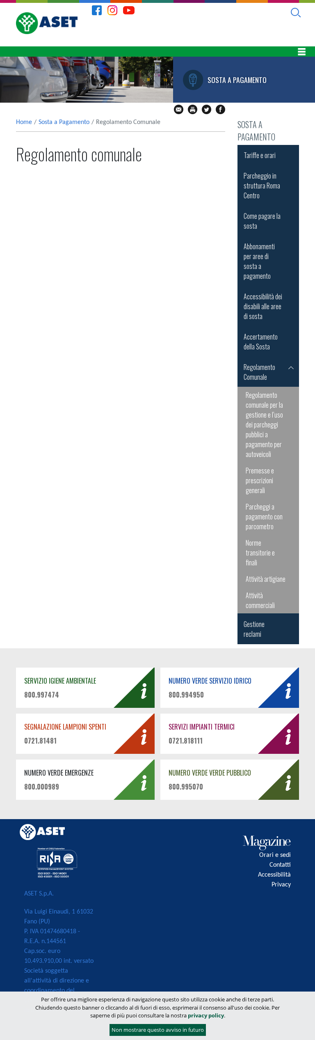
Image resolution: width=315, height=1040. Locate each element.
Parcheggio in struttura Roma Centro (262, 185)
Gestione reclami (254, 629)
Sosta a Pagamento (64, 122)
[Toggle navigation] (301, 51)
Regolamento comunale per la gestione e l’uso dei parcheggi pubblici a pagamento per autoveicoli (264, 424)
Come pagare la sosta (262, 221)
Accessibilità (274, 875)
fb (220, 109)
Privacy (281, 885)
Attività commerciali (260, 600)
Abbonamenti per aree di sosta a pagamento (259, 261)
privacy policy (206, 1015)
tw (206, 109)
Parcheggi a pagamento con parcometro (264, 516)
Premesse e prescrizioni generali (260, 480)
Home (24, 122)
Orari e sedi (275, 855)
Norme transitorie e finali (260, 552)
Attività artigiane (265, 579)
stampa (192, 109)
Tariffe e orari (260, 155)
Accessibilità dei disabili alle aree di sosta (263, 306)
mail (178, 109)
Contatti (280, 865)
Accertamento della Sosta (261, 341)
